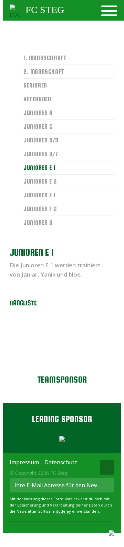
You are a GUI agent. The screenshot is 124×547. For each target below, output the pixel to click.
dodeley (63, 511)
